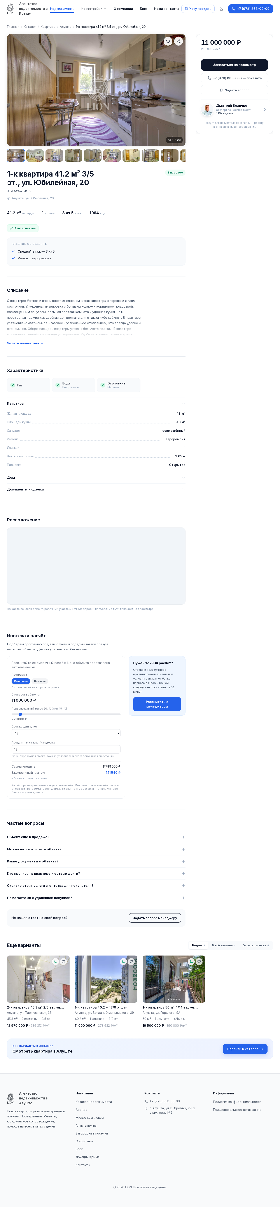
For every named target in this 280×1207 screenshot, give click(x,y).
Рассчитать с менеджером (157, 704)
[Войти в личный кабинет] (221, 8)
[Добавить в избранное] (63, 961)
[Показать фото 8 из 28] (150, 155)
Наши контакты (166, 9)
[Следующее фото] (64, 978)
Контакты (83, 1165)
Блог (143, 9)
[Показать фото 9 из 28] (169, 155)
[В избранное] (168, 41)
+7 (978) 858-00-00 (165, 1101)
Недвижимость (62, 9)
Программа (19, 674)
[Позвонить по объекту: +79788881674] (55, 961)
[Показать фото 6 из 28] (112, 155)
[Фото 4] (41, 999)
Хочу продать (200, 9)
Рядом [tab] (198, 945)
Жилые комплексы (90, 1117)
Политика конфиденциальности (237, 1102)
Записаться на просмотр (234, 65)
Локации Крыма (88, 1157)
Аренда (81, 1109)
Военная (40, 681)
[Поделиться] (178, 41)
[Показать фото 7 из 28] (131, 155)
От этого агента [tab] (256, 945)
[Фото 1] (33, 999)
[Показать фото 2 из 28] (35, 155)
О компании (123, 9)
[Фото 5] (43, 999)
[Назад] (14, 90)
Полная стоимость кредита (30, 778)
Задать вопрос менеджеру (155, 918)
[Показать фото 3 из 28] (54, 155)
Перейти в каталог (242, 1049)
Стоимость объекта (26, 694)
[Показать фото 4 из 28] (73, 155)
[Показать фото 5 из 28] (93, 155)
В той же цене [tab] (224, 945)
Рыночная (21, 681)
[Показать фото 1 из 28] (15, 155)
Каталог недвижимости (94, 1102)
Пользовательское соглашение (237, 1109)
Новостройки (91, 9)
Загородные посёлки (92, 1133)
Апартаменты (86, 1125)
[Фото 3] (38, 999)
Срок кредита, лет (25, 726)
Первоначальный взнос (39, 708)
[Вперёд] (178, 90)
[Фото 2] (35, 999)
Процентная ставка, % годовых (33, 742)
